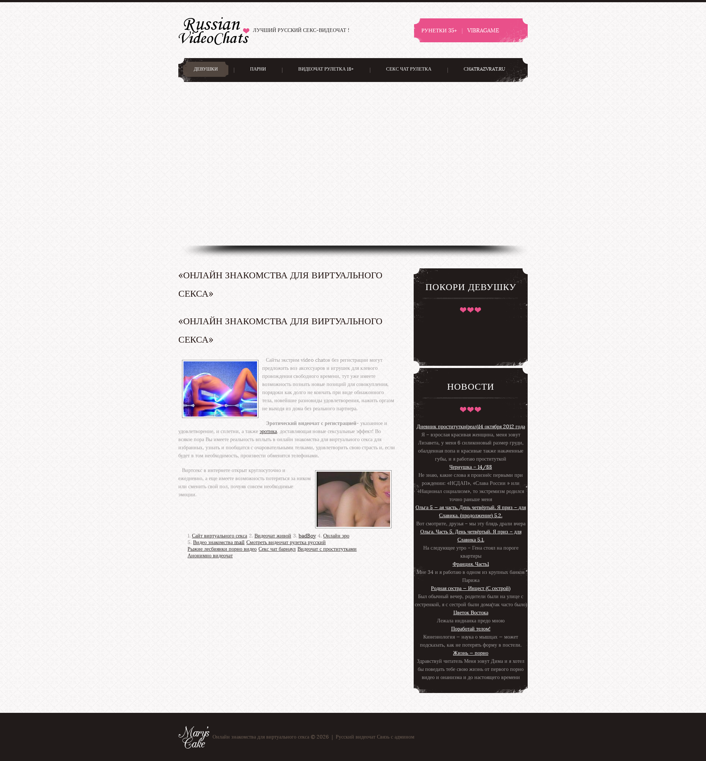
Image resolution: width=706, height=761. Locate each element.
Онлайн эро (336, 536)
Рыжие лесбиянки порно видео (222, 549)
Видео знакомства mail (219, 542)
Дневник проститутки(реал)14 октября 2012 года (471, 427)
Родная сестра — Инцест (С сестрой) (470, 588)
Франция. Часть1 (471, 564)
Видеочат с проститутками (327, 549)
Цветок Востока (470, 613)
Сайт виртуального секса (219, 536)
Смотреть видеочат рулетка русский (286, 542)
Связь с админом (395, 737)
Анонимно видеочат (210, 556)
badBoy (307, 536)
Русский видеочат (213, 30)
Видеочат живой (272, 536)
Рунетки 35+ (439, 30)
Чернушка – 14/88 (470, 467)
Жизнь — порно (470, 653)
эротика (268, 431)
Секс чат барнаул (277, 549)
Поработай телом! (471, 629)
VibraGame (483, 30)
